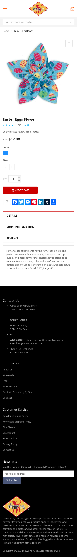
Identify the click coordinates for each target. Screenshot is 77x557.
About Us (8, 369)
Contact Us (8, 449)
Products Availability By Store (18, 392)
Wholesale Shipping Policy (17, 421)
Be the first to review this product (20, 131)
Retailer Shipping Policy (15, 416)
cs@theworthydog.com (30, 343)
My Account (9, 432)
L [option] (12, 167)
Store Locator (10, 386)
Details (11, 215)
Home (6, 30)
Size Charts (9, 427)
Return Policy (10, 438)
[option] (5, 153)
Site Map (7, 397)
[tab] (38, 215)
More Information (20, 227)
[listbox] (38, 153)
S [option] (5, 167)
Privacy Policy (10, 444)
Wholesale (8, 375)
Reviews (12, 238)
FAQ (5, 380)
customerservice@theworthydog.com (44, 340)
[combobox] (38, 22)
